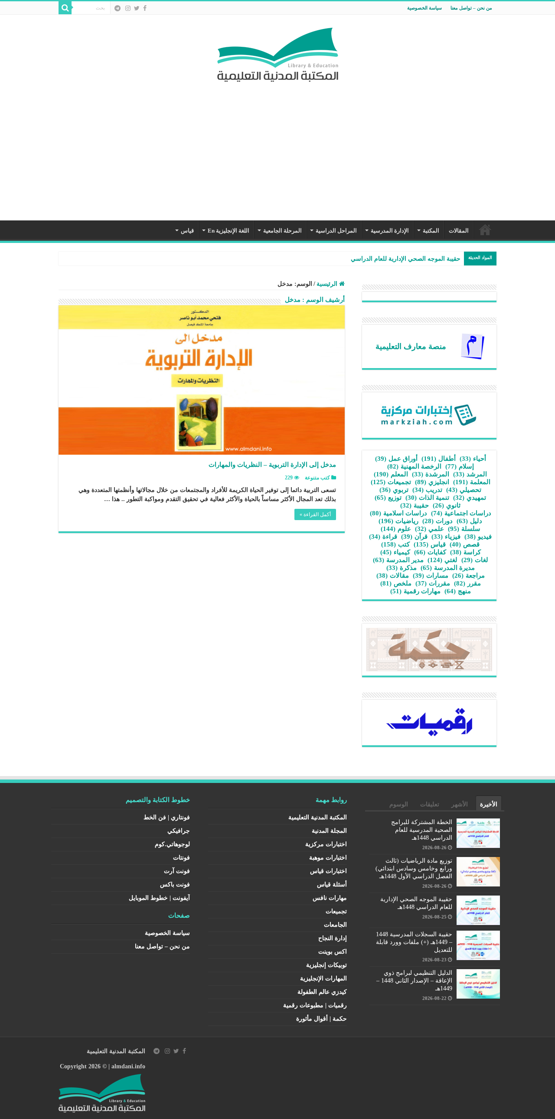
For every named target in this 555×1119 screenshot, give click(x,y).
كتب (395, 544)
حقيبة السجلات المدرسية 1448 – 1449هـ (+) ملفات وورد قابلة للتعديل (414, 942)
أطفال (438, 458)
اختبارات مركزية (326, 844)
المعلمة (471, 482)
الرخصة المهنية (414, 466)
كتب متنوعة (317, 478)
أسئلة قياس (332, 884)
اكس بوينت (332, 951)
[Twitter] (136, 8)
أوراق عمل (396, 458)
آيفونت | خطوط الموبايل (159, 898)
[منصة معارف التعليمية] (472, 346)
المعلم (391, 474)
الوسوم (398, 804)
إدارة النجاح (332, 938)
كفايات (430, 552)
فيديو (478, 536)
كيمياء (395, 552)
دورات (437, 520)
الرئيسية (485, 229)
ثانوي (446, 505)
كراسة (465, 552)
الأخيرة (488, 804)
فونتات (181, 857)
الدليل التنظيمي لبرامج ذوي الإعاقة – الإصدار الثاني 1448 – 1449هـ (414, 981)
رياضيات (398, 520)
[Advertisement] (277, 146)
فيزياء (445, 536)
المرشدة (430, 474)
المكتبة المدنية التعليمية (317, 817)
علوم (396, 528)
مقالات (392, 575)
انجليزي (432, 482)
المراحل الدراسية (336, 230)
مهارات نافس (330, 898)
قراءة (383, 536)
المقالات (459, 230)
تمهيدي (469, 497)
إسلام (459, 466)
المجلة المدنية (329, 831)
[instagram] (127, 8)
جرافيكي (178, 831)
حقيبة (414, 505)
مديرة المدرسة (448, 567)
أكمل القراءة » (315, 514)
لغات (474, 559)
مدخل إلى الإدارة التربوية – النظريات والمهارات (272, 464)
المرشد (470, 474)
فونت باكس (175, 884)
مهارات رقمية (415, 591)
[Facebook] (144, 8)
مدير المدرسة (398, 559)
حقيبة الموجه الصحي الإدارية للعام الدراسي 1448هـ (396, 258)
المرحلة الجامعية (282, 230)
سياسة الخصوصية (424, 7)
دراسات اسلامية (398, 513)
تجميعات (391, 482)
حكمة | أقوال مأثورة (321, 1019)
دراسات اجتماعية (461, 513)
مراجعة (468, 575)
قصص (465, 544)
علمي (429, 528)
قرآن (414, 536)
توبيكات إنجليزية (326, 965)
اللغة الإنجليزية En (228, 230)
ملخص (395, 583)
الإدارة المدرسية (390, 230)
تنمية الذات (427, 497)
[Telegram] (117, 8)
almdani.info (128, 1066)
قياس (187, 230)
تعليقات (429, 804)
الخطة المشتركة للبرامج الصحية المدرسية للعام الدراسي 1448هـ (421, 830)
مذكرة (401, 567)
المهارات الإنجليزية (323, 978)
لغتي (442, 559)
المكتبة (431, 230)
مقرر (467, 583)
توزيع (388, 497)
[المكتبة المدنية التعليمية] (277, 52)
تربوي (393, 489)
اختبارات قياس (328, 871)
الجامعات (335, 925)
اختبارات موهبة (328, 857)
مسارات (430, 575)
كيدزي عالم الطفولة (322, 992)
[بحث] (65, 7)
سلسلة (464, 528)
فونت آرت (177, 871)
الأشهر (459, 804)
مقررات (432, 583)
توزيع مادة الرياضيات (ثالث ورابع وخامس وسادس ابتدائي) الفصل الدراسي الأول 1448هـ (413, 868)
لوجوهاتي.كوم (172, 844)
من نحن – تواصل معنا (471, 7)
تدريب (427, 489)
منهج (457, 591)
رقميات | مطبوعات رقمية (315, 1005)
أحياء (473, 458)
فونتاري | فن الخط (167, 817)
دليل (469, 520)
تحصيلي (463, 489)
